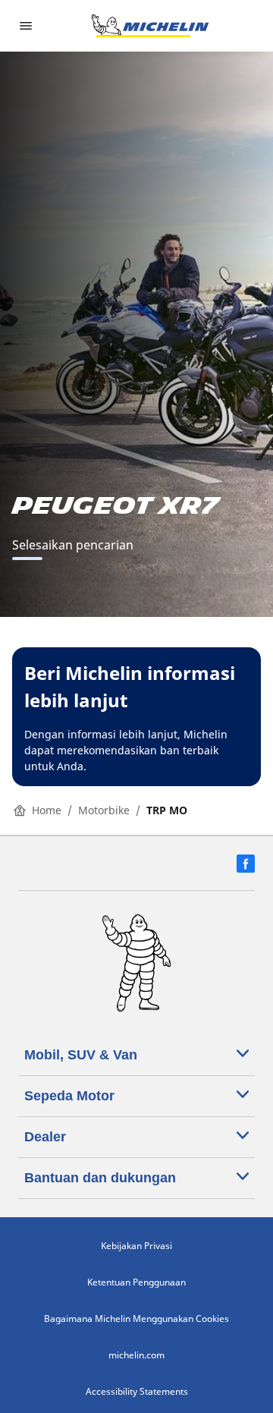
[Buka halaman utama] (150, 25)
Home (46, 810)
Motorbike (104, 810)
